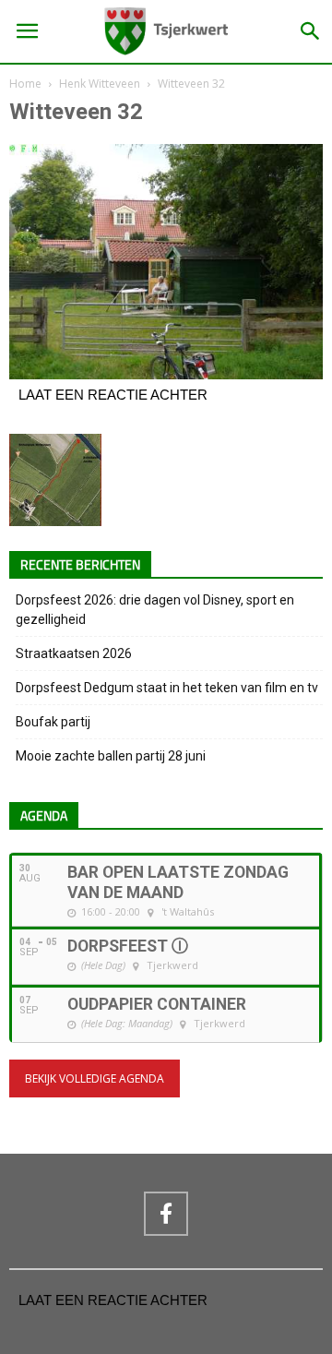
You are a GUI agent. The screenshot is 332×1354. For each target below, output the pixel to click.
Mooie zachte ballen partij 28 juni (111, 756)
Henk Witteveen (99, 83)
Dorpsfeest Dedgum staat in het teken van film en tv (167, 687)
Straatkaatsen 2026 (74, 653)
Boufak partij (53, 721)
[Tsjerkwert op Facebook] (166, 1213)
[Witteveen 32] (166, 374)
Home (25, 83)
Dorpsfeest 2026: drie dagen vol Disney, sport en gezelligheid (155, 610)
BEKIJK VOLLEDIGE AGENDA (94, 1078)
